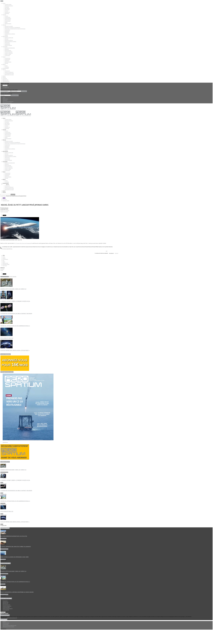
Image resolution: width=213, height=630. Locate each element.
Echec (4, 256)
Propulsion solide (6, 264)
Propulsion (7, 7)
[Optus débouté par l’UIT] (6, 335)
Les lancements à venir (9, 73)
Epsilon (4, 258)
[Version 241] (28, 439)
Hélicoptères (7, 42)
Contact (4, 97)
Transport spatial (8, 4)
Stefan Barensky (5, 207)
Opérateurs (7, 60)
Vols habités (7, 8)
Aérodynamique (8, 50)
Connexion (5, 78)
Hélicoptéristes (8, 19)
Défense (4, 24)
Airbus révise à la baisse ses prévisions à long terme (14, 557)
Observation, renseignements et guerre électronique (15, 28)
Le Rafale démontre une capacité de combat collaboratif (15, 546)
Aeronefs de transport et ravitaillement (12, 27)
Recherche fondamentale (10, 47)
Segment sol (7, 12)
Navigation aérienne (9, 40)
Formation (7, 67)
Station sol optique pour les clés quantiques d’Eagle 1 (15, 325)
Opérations (7, 32)
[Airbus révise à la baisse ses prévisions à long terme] (3, 554)
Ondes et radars (8, 54)
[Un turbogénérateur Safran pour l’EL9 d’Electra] (3, 533)
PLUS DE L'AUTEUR (12, 276)
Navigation (7, 13)
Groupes (6, 16)
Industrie (4, 14)
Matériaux (7, 49)
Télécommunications (9, 5)
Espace (4, 3)
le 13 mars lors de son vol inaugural (22, 243)
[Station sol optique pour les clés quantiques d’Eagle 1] (6, 323)
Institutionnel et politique (10, 33)
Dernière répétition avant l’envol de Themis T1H (13, 289)
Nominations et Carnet (9, 74)
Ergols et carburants (9, 53)
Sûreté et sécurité (8, 45)
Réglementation (8, 23)
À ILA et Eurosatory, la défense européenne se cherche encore (17, 592)
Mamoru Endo (5, 263)
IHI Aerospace (5, 259)
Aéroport (6, 39)
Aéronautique (5, 36)
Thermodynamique (8, 51)
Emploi (6, 65)
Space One (5, 265)
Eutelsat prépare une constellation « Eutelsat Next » (14, 350)
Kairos (4, 261)
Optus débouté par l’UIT (6, 338)
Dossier (4, 76)
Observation (7, 9)
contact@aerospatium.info (12, 617)
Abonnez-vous (5, 79)
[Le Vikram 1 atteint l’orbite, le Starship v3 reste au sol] (6, 298)
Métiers (4, 64)
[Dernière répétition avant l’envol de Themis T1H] (6, 286)
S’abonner (116, 253)
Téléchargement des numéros (7, 102)
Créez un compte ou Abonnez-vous (8, 101)
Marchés (6, 63)
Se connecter (5, 85)
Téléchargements (6, 81)
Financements (7, 21)
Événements (7, 70)
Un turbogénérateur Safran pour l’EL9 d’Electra (13, 536)
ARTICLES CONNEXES (4, 276)
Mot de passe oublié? (4, 92)
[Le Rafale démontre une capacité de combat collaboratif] (3, 544)
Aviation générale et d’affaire (10, 41)
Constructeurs (7, 17)
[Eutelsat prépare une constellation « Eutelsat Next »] (6, 347)
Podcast (4, 77)
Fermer (1, 1)
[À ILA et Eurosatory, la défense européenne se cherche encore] (3, 589)
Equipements (7, 30)
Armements (7, 31)
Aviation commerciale (9, 37)
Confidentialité (5, 100)
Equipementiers (8, 18)
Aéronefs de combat (9, 26)
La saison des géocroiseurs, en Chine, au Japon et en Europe (16, 313)
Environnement (6, 68)
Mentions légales (5, 98)
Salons (6, 22)
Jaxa (3, 260)
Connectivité (7, 55)
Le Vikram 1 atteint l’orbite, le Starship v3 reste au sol (15, 301)
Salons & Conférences (9, 72)
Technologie (5, 46)
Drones (4, 56)
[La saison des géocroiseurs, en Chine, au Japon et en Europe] (6, 311)
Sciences (6, 10)
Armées (6, 35)
